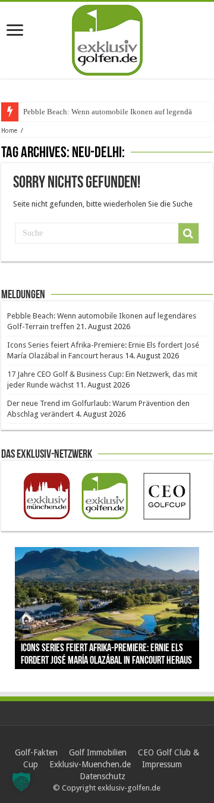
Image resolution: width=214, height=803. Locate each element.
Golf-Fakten (36, 752)
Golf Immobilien (98, 752)
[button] (21, 781)
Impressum (162, 764)
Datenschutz (102, 776)
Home (9, 130)
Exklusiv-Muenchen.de (90, 764)
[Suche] (188, 233)
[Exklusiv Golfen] (107, 38)
